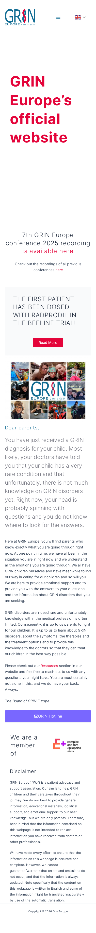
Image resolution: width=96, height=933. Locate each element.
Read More (48, 342)
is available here (48, 251)
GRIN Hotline (50, 716)
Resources (50, 666)
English (82, 17)
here (59, 270)
